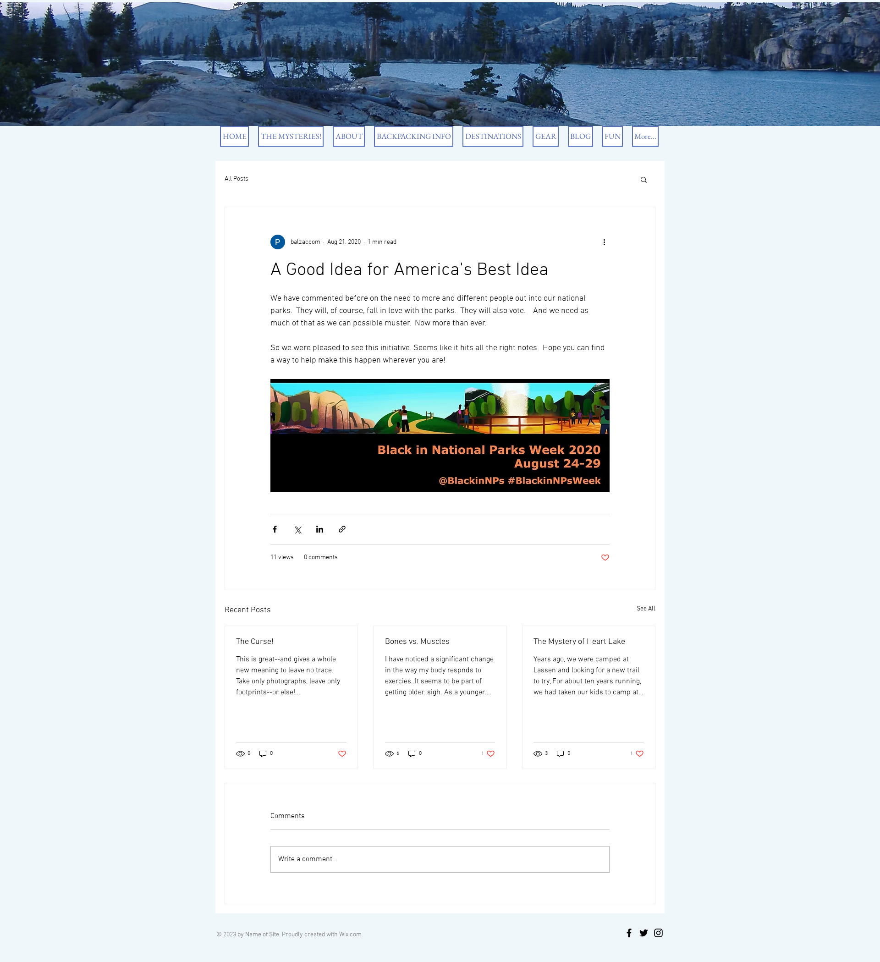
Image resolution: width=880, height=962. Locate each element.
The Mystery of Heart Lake (579, 642)
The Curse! (255, 642)
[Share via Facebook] (274, 529)
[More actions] (604, 241)
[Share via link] (342, 529)
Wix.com (350, 935)
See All (646, 609)
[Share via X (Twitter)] (297, 529)
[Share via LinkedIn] (319, 529)
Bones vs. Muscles (417, 642)
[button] (643, 179)
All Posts (236, 179)
